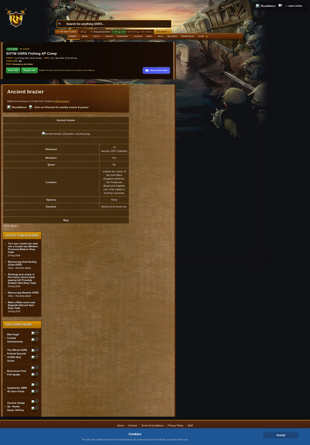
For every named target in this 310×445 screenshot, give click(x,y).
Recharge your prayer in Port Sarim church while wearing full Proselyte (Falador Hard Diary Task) (22, 278)
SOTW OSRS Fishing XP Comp (31, 53)
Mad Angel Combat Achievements (15, 338)
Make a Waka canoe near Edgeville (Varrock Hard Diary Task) (21, 305)
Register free (30, 70)
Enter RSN (13, 70)
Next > (14, 225)
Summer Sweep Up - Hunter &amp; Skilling (16, 406)
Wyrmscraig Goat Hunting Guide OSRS (22, 263)
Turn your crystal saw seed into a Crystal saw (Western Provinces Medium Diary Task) (23, 248)
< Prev (6, 225)
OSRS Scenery (61, 101)
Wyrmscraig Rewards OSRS (23, 292)
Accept (280, 435)
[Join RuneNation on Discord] (280, 6)
